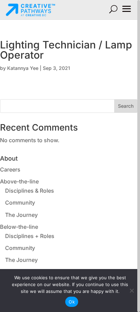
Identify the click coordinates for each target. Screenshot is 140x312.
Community (20, 202)
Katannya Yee (22, 68)
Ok (72, 301)
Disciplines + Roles (29, 236)
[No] (131, 290)
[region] (70, 156)
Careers (10, 169)
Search (126, 106)
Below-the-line (19, 226)
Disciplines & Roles (29, 190)
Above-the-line (19, 181)
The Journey (21, 214)
